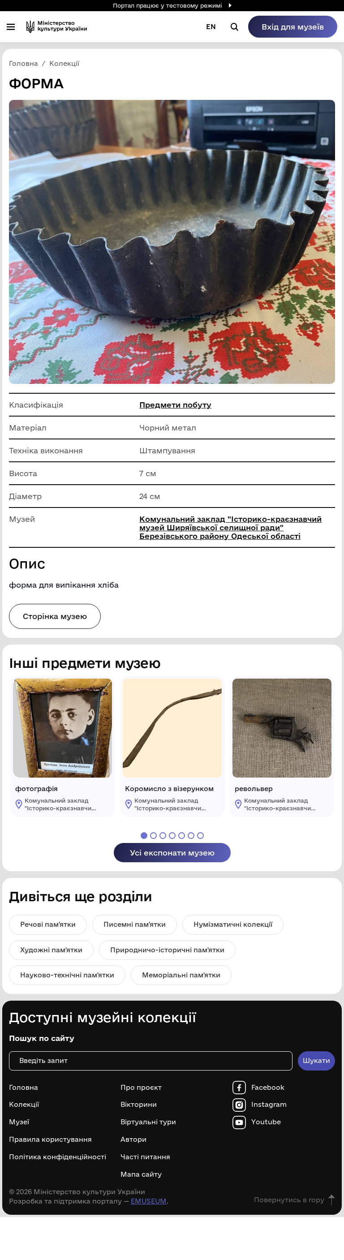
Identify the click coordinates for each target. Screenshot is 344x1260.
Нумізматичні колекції (233, 924)
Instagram (269, 1104)
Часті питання (145, 1157)
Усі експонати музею (172, 852)
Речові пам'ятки (48, 924)
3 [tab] (162, 835)
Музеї (19, 1122)
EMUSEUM (149, 1201)
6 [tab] (191, 835)
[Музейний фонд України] (57, 27)
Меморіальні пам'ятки (181, 975)
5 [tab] (181, 835)
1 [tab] (144, 835)
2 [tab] (153, 835)
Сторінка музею (55, 616)
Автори (133, 1139)
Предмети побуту (175, 404)
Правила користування (50, 1139)
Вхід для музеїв (293, 26)
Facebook (267, 1087)
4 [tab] (172, 835)
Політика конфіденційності (57, 1157)
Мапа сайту (141, 1174)
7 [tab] (200, 835)
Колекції (24, 1104)
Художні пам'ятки (51, 950)
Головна (23, 1087)
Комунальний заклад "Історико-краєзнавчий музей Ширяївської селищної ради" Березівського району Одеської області (230, 527)
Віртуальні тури (148, 1122)
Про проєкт (141, 1087)
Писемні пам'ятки (134, 924)
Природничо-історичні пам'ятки (167, 950)
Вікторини (138, 1104)
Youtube (266, 1122)
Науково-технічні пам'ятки (67, 975)
